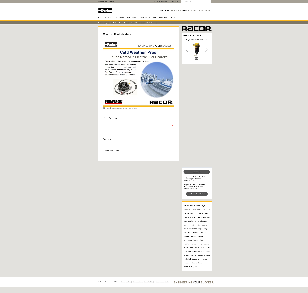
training (204, 259)
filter (189, 232)
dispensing (196, 225)
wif (196, 267)
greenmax (188, 240)
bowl (206, 213)
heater (195, 240)
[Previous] (187, 50)
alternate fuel (192, 213)
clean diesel (201, 217)
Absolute (187, 210)
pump (207, 251)
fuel (206, 232)
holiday (186, 244)
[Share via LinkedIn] (116, 118)
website (199, 263)
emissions (193, 229)
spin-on (207, 255)
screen (186, 255)
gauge (200, 236)
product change (198, 251)
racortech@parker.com (192, 179)
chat (194, 217)
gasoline (193, 236)
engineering (202, 229)
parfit (207, 248)
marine (206, 244)
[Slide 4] (199, 59)
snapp (200, 255)
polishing (187, 251)
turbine (186, 263)
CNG (194, 210)
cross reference (201, 221)
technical (187, 259)
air (185, 213)
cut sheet (187, 225)
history (202, 240)
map (200, 244)
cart (185, 217)
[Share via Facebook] (104, 118)
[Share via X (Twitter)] (110, 118)
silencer (193, 255)
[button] (109, 18)
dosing (204, 225)
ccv (189, 217)
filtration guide (197, 232)
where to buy (189, 267)
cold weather (189, 221)
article (201, 213)
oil (196, 248)
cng (208, 217)
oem (191, 248)
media (186, 248)
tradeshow (196, 259)
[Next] (206, 50)
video (193, 263)
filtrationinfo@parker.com (193, 186)
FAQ (199, 210)
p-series (201, 248)
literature (194, 244)
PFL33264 (206, 210)
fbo (185, 232)
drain (186, 229)
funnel (186, 236)
